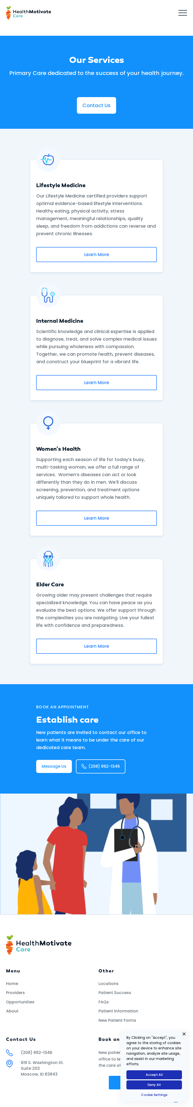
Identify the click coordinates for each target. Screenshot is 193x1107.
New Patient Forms (117, 1020)
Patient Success (115, 993)
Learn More (96, 254)
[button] (182, 13)
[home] (28, 13)
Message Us (54, 766)
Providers (15, 993)
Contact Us (96, 105)
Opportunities (20, 1002)
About (12, 1011)
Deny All (154, 1084)
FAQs (104, 1002)
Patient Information (118, 1011)
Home (12, 984)
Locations (109, 984)
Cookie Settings (154, 1094)
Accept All (154, 1074)
